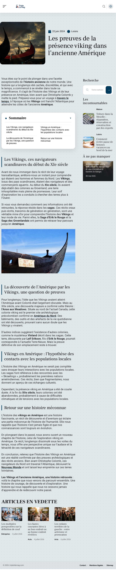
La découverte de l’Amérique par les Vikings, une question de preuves (20, 141)
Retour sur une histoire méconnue (51, 139)
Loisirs (74, 31)
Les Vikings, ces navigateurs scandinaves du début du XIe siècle (19, 130)
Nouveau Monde (11, 467)
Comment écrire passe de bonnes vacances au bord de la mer (104, 144)
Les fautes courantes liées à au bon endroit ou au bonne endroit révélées (37, 529)
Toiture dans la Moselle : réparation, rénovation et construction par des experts (104, 121)
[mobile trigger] (5, 6)
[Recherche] (104, 6)
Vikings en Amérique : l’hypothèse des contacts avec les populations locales (55, 130)
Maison (99, 109)
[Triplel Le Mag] (20, 6)
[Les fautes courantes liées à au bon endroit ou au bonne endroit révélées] (38, 514)
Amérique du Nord (45, 316)
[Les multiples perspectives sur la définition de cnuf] (11, 514)
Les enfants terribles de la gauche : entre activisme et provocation (62, 529)
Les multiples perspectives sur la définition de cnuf (11, 526)
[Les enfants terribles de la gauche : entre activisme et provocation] (64, 514)
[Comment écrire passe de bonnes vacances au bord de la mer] (88, 142)
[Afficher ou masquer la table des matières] (49, 118)
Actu (30, 539)
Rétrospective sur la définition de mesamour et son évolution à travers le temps (97, 168)
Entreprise (5, 534)
